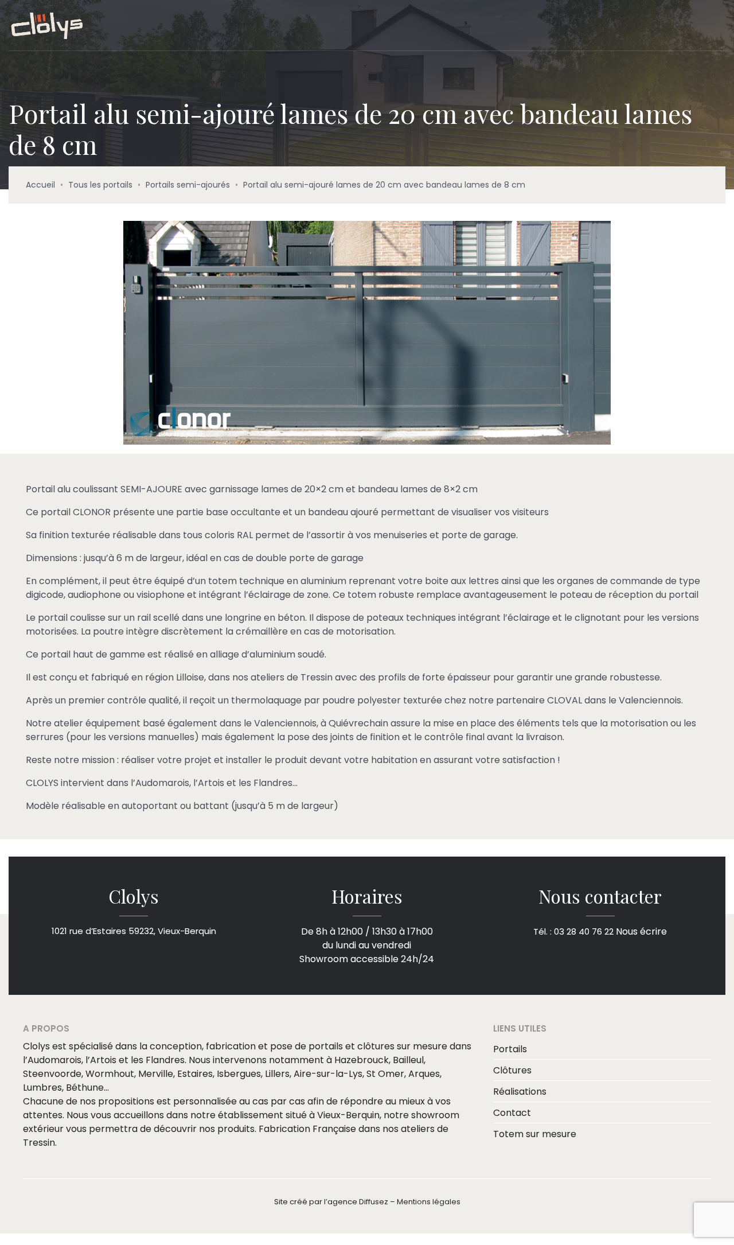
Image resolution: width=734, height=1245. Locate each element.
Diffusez (373, 1201)
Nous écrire (641, 931)
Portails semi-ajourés (188, 184)
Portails (510, 1049)
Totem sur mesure (534, 1134)
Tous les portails (100, 184)
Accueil (40, 184)
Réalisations (519, 1091)
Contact (512, 1112)
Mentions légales (428, 1201)
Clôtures (512, 1070)
